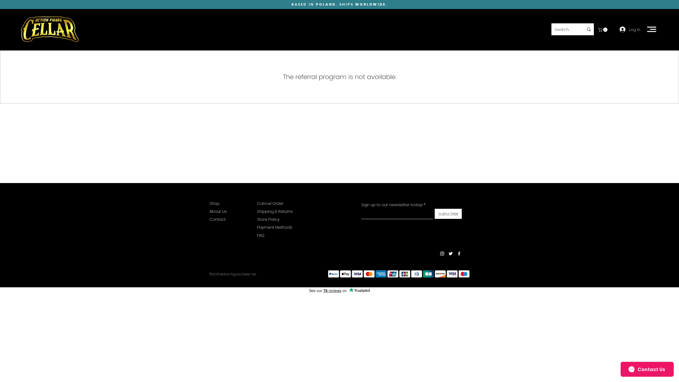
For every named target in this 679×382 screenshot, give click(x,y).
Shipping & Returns (275, 211)
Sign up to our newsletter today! (392, 205)
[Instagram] (442, 253)
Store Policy (268, 219)
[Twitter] (450, 253)
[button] (603, 30)
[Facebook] (459, 253)
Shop (215, 203)
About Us (218, 211)
